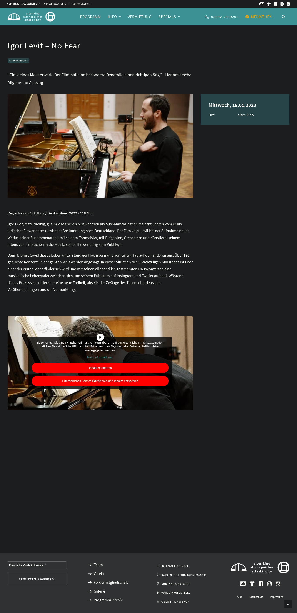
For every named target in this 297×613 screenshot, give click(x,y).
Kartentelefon (81, 3)
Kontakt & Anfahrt (55, 3)
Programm (90, 16)
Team (98, 564)
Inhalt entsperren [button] (100, 368)
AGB (239, 597)
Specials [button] (167, 16)
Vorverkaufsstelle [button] (175, 592)
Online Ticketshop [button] (175, 601)
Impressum (276, 597)
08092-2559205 (225, 16)
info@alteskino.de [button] (175, 566)
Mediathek (261, 16)
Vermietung (140, 16)
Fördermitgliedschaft (111, 582)
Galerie (99, 591)
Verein (99, 573)
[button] (261, 4)
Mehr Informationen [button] (100, 357)
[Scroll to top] (288, 603)
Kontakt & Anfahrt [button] (175, 583)
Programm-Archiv (108, 599)
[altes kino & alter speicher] (31, 17)
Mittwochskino (18, 60)
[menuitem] (23, 3)
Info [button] (112, 16)
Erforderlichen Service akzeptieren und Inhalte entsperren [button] (100, 381)
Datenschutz (256, 597)
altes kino (246, 114)
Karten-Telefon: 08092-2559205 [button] (184, 574)
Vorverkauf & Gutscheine (22, 3)
